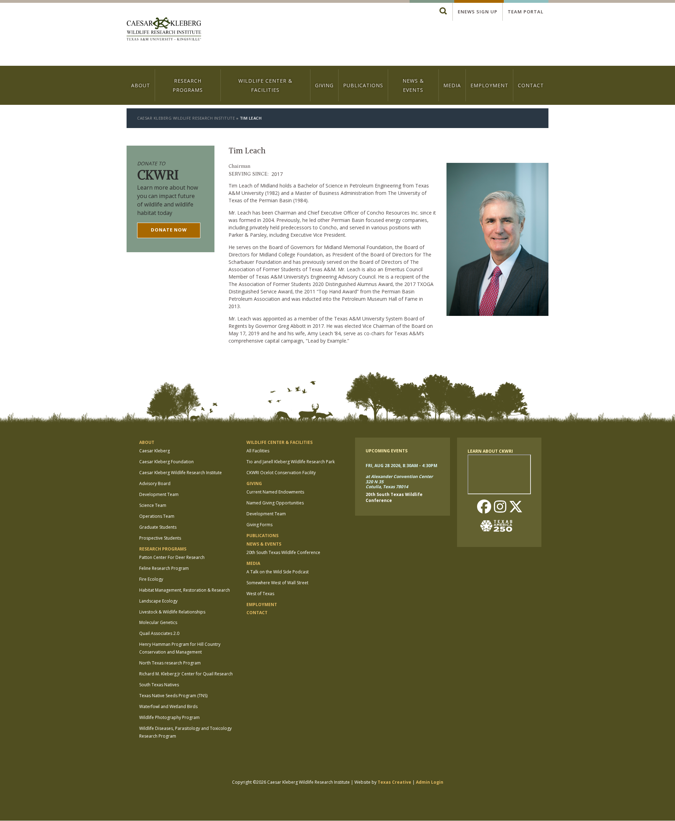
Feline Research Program (164, 568)
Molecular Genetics (158, 622)
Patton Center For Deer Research (172, 557)
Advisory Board (155, 483)
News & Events (413, 85)
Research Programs (188, 85)
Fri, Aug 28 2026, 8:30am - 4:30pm (401, 466)
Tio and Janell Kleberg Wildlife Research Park (290, 462)
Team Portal (526, 11)
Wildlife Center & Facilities (265, 85)
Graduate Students (157, 527)
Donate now (169, 230)
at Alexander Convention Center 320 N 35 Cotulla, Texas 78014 (399, 482)
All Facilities (257, 451)
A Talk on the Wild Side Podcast (277, 572)
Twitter (515, 507)
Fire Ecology (151, 579)
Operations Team (156, 516)
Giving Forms (259, 525)
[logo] (164, 30)
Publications (363, 85)
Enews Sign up (477, 11)
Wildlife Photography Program (169, 717)
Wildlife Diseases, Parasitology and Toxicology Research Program (185, 732)
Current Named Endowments (275, 492)
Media (452, 85)
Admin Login (429, 782)
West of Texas (260, 594)
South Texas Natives (159, 685)
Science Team (152, 505)
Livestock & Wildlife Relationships (172, 612)
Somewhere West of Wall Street (277, 583)
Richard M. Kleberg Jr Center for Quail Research (186, 674)
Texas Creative (394, 782)
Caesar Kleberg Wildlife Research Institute (186, 118)
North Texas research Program (170, 663)
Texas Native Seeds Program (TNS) (173, 696)
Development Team (159, 494)
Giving (324, 85)
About (140, 85)
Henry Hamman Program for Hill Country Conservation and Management (179, 648)
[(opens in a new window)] (499, 525)
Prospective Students (160, 538)
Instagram (500, 507)
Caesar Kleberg (154, 451)
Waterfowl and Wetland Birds (168, 706)
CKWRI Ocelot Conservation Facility (281, 473)
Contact (531, 85)
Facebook (484, 507)
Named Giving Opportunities (275, 503)
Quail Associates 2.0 (159, 633)
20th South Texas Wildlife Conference (283, 552)
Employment (489, 85)
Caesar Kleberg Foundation (166, 462)
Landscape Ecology (158, 601)
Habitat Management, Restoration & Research (184, 590)
